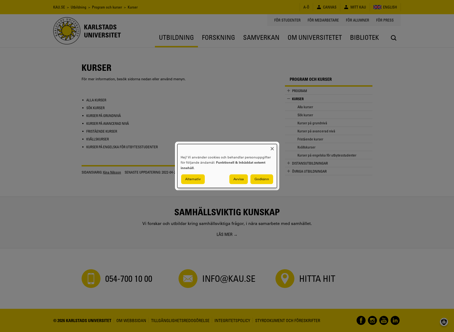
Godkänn (261, 179)
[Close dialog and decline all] (272, 147)
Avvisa (238, 179)
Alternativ (193, 179)
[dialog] (227, 166)
